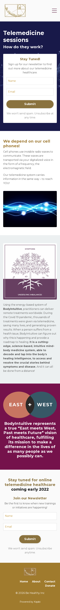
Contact (49, 581)
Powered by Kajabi (30, 601)
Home (24, 581)
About (36, 581)
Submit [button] (30, 104)
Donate (50, 585)
